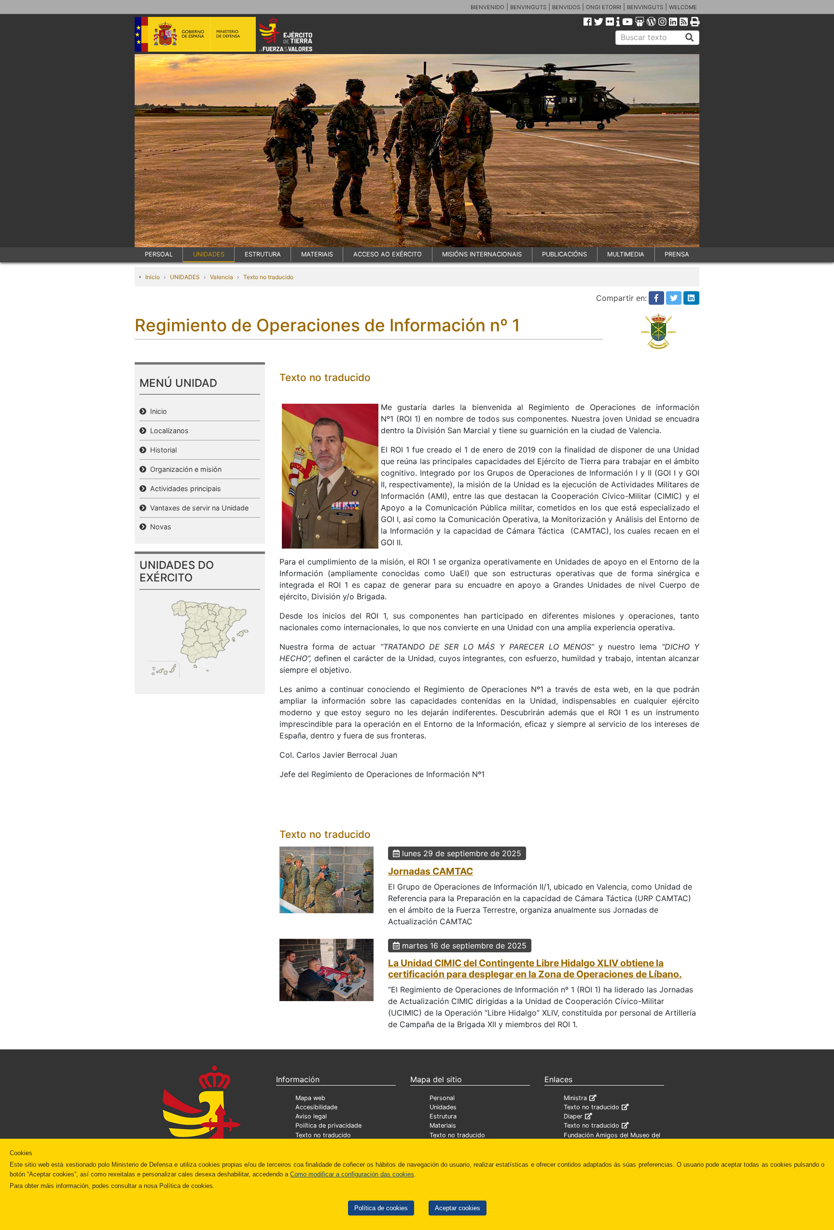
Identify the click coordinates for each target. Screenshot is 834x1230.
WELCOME (683, 7)
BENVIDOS (566, 7)
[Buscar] (689, 37)
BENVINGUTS (528, 7)
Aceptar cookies (457, 1208)
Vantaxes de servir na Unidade (197, 508)
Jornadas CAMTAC (430, 871)
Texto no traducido (268, 277)
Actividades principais (183, 488)
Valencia (221, 277)
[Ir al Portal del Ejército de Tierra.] (296, 33)
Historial (161, 450)
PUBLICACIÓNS (564, 254)
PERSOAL (159, 254)
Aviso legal (311, 1116)
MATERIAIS (317, 254)
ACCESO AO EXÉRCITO (387, 254)
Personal (442, 1098)
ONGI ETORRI (603, 7)
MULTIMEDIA (625, 254)
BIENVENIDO (487, 7)
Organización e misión (184, 469)
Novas (158, 527)
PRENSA (677, 254)
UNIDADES (208, 254)
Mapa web (310, 1098)
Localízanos (167, 430)
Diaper (573, 1116)
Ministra (575, 1098)
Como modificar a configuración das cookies (352, 1174)
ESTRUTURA (263, 254)
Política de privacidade (328, 1125)
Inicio (152, 277)
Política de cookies (381, 1208)
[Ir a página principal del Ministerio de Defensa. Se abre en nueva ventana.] (195, 33)
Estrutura (443, 1116)
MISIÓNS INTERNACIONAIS (482, 254)
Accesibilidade (316, 1107)
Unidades (443, 1107)
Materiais (443, 1125)
